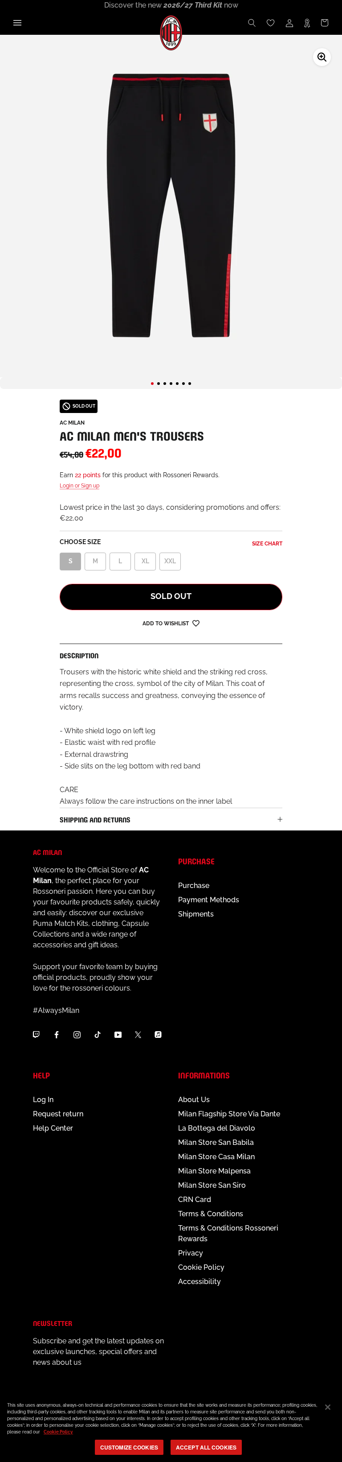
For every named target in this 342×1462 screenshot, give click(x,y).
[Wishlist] (271, 23)
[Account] (289, 22)
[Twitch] (36, 1034)
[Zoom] (322, 57)
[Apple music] (158, 1034)
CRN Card (194, 1199)
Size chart (267, 544)
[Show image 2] (158, 383)
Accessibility (199, 1281)
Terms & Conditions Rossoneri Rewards (228, 1233)
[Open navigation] (17, 23)
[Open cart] (325, 23)
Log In (43, 1099)
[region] (171, 1427)
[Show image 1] (152, 383)
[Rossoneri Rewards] (307, 23)
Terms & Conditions (210, 1214)
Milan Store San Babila (216, 1142)
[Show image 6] (183, 383)
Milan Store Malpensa (214, 1171)
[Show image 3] (164, 383)
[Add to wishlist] (196, 623)
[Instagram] (77, 1034)
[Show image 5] (177, 383)
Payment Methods (208, 900)
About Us (194, 1099)
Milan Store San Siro (212, 1185)
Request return (58, 1114)
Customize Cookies (129, 1447)
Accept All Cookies (206, 1447)
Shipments (196, 914)
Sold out (171, 596)
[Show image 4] (171, 383)
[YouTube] (118, 1034)
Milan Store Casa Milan (216, 1156)
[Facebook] (56, 1034)
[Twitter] (138, 1034)
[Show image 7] (189, 383)
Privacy (190, 1253)
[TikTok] (97, 1034)
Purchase (193, 885)
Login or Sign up (79, 486)
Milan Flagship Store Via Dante (229, 1114)
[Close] (328, 1407)
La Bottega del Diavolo (216, 1128)
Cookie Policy (201, 1267)
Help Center (53, 1128)
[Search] (252, 22)
